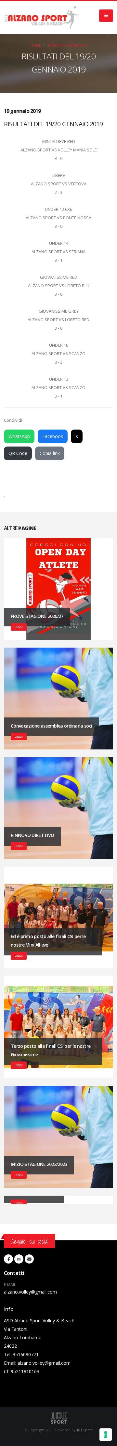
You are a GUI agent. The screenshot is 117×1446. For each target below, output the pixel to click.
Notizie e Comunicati (67, 45)
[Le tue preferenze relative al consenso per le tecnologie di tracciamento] (105, 1434)
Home (36, 45)
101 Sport (84, 1430)
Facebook (52, 436)
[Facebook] (8, 1259)
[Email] (29, 1259)
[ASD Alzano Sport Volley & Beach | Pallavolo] (41, 17)
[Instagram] (18, 1259)
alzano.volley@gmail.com (30, 1292)
